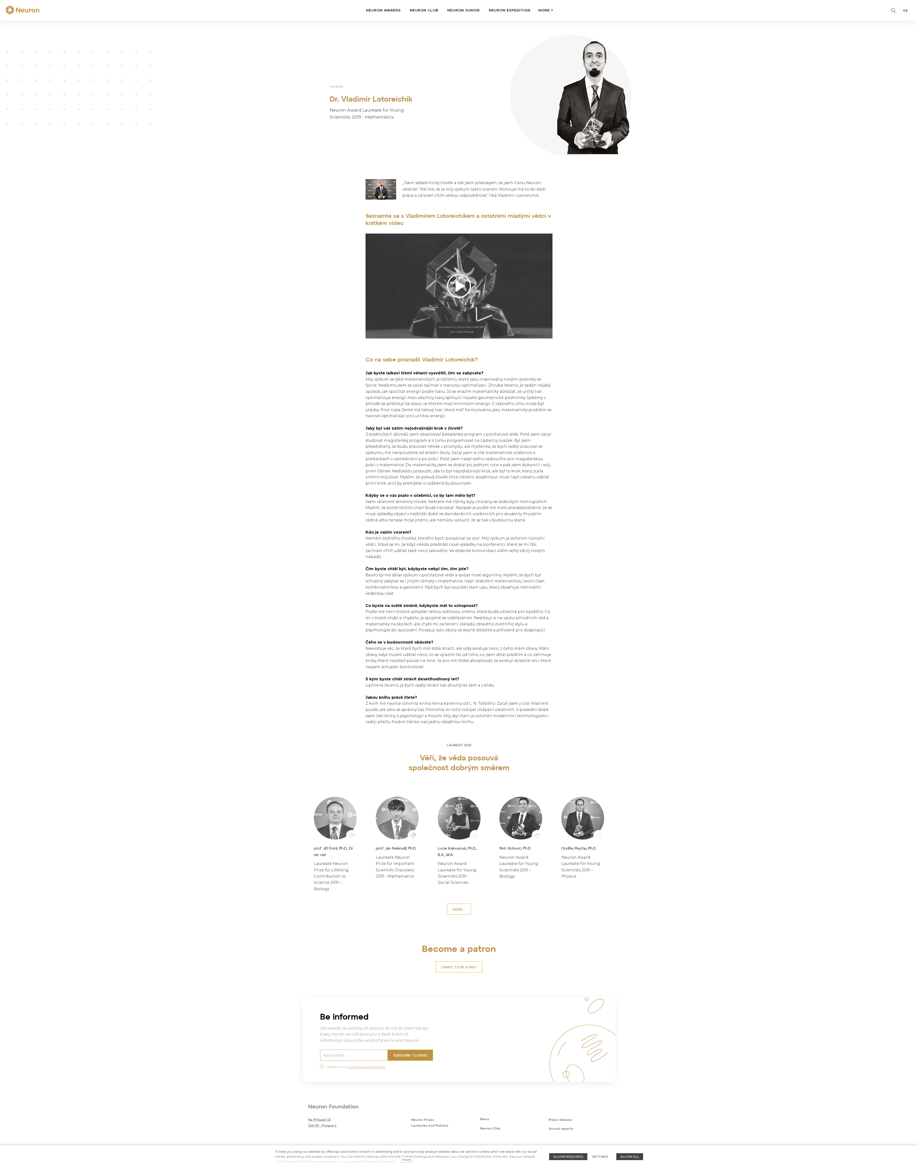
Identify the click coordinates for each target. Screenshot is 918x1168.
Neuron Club (490, 1128)
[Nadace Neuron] (22, 10)
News (484, 1119)
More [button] (544, 10)
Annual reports (561, 1128)
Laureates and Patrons (429, 1125)
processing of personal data (366, 1067)
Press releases (560, 1120)
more (406, 1160)
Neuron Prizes (422, 1120)
